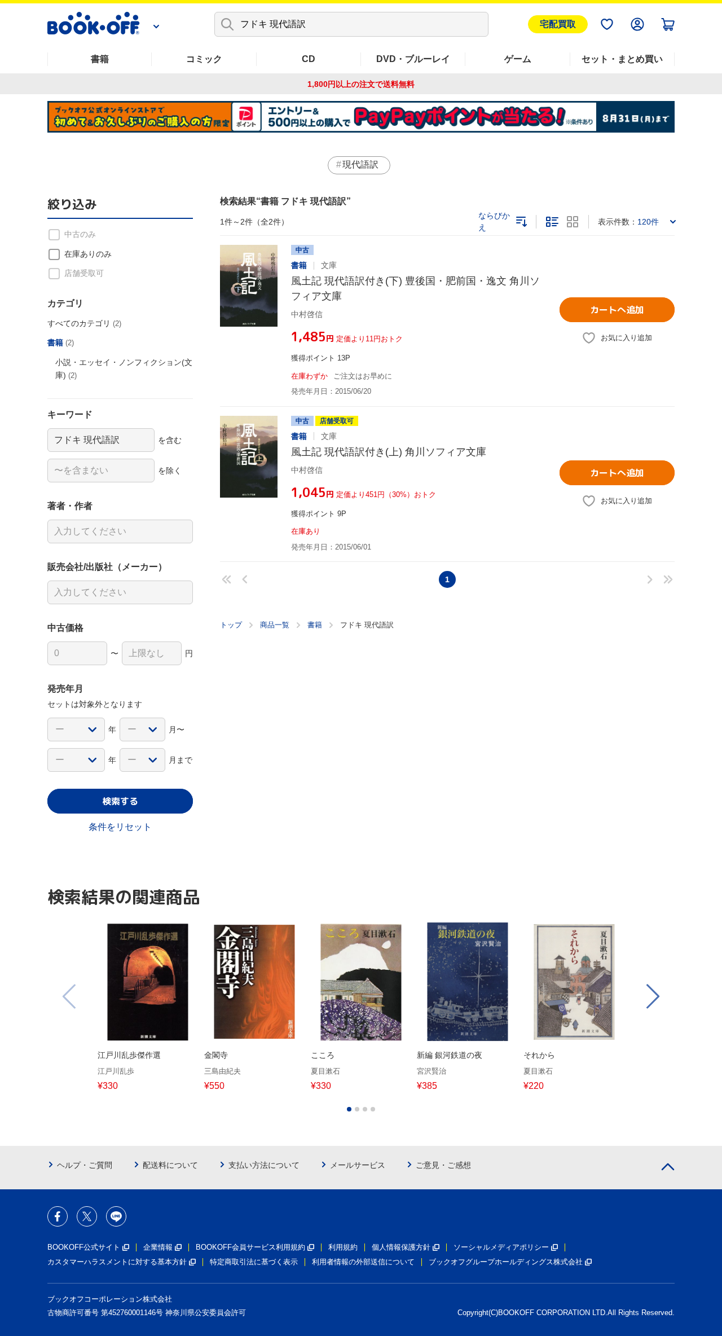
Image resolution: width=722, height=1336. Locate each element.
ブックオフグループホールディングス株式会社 (506, 1262)
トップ (231, 625)
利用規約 (343, 1247)
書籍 (100, 59)
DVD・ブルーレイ (413, 59)
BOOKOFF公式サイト (83, 1247)
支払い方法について (264, 1165)
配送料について (170, 1165)
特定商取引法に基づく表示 (254, 1262)
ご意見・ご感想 (443, 1165)
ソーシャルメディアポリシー (501, 1247)
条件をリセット (120, 827)
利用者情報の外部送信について (363, 1262)
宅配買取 (558, 24)
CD (308, 59)
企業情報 (158, 1247)
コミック (204, 59)
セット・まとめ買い (622, 59)
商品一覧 (274, 625)
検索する (120, 801)
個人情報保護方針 (401, 1247)
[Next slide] (652, 996)
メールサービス (357, 1165)
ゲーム (517, 59)
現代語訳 (360, 164)
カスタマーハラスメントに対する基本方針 (117, 1262)
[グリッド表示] (572, 221)
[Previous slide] (70, 996)
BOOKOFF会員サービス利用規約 (250, 1247)
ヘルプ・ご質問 (84, 1165)
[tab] (349, 1109)
